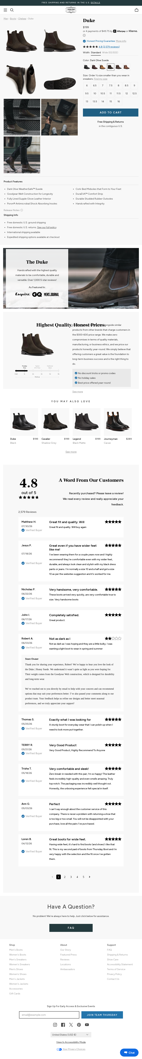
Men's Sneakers (17, 959)
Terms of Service (116, 969)
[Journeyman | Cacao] (118, 422)
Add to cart (111, 112)
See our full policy (46, 227)
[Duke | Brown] (95, 67)
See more (77, 391)
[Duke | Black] (87, 67)
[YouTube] (87, 1025)
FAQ (71, 927)
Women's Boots (17, 954)
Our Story (65, 949)
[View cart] (136, 10)
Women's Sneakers (19, 964)
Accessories (16, 988)
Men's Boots (16, 949)
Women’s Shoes (17, 974)
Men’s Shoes (16, 969)
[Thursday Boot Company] (71, 10)
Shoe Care (112, 959)
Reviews (64, 959)
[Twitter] (71, 1025)
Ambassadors (67, 969)
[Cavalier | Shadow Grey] (55, 422)
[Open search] (12, 10)
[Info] (84, 35)
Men (6, 18)
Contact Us (113, 979)
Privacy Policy (114, 974)
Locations (65, 964)
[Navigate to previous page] (52, 877)
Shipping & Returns (117, 954)
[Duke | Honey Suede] (102, 67)
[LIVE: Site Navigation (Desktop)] (5, 10)
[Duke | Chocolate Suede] (118, 67)
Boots (13, 18)
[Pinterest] (79, 1025)
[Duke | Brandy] (126, 67)
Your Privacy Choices (73, 1049)
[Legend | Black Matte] (86, 422)
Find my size (100, 78)
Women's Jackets (18, 983)
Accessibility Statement (120, 964)
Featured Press (68, 954)
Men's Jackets (17, 979)
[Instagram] (55, 1025)
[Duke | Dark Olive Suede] (110, 67)
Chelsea (22, 18)
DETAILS (95, 3)
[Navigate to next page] (89, 877)
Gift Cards (14, 993)
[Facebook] (63, 1025)
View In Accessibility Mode (71, 1042)
